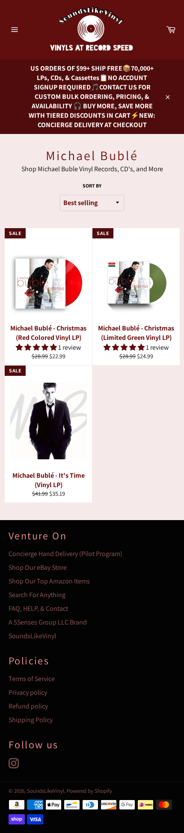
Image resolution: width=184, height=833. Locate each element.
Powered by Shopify (89, 790)
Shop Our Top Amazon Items (49, 581)
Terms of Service (32, 678)
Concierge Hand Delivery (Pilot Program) (65, 553)
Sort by (92, 185)
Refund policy (28, 706)
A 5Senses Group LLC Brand (48, 622)
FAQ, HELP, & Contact (38, 608)
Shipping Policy (31, 719)
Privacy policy (28, 692)
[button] (37, 347)
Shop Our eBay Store (38, 567)
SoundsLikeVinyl (32, 635)
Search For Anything (37, 594)
